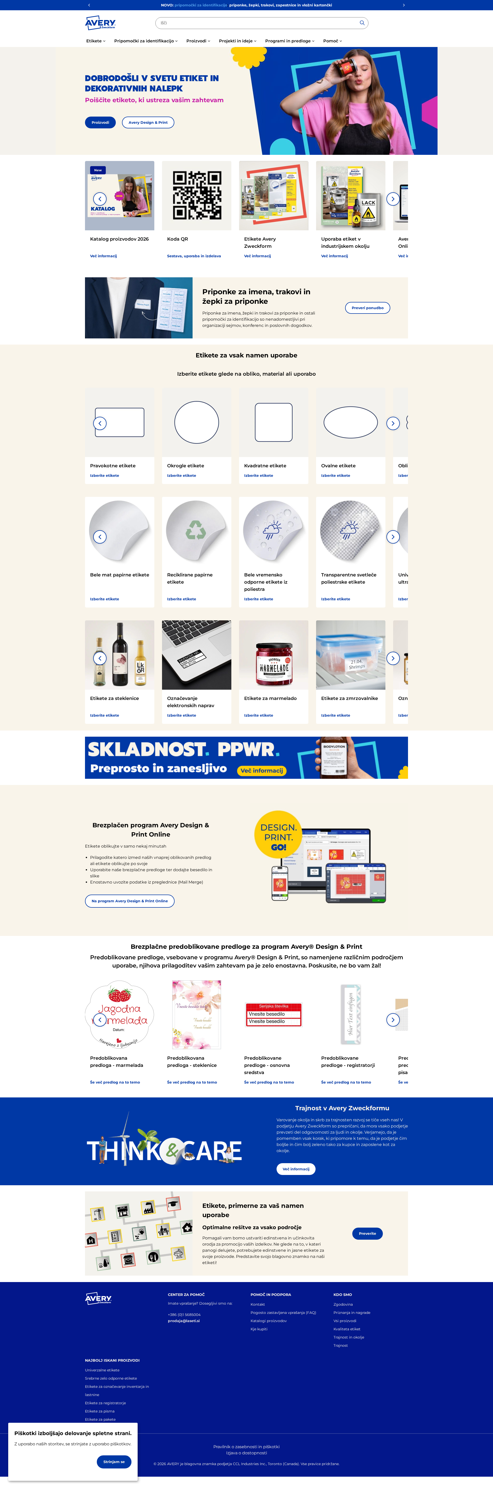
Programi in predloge (288, 41)
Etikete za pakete (100, 1419)
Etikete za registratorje (105, 1403)
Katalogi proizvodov (269, 1321)
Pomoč (330, 41)
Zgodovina (343, 1304)
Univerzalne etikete (102, 1370)
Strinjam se (114, 1461)
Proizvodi (196, 41)
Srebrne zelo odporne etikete (111, 1378)
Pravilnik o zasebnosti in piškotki (246, 1446)
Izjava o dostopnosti (246, 1452)
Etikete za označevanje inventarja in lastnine (117, 1390)
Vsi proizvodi (345, 1321)
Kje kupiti (259, 1329)
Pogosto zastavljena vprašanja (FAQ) (283, 1312)
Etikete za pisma (100, 1411)
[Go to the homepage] (100, 23)
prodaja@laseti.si (184, 1321)
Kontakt (258, 1304)
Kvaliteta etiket (347, 1329)
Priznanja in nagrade (352, 1312)
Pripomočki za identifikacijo (144, 41)
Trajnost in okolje (349, 1337)
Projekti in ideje (236, 41)
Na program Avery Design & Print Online (130, 901)
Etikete (94, 41)
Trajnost (341, 1345)
